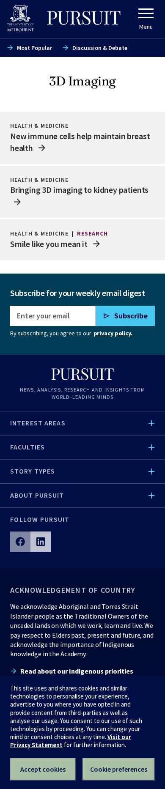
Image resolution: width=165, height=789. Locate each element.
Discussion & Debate (99, 48)
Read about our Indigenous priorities (76, 671)
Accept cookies (43, 769)
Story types (32, 471)
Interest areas (38, 423)
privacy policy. (113, 333)
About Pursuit (37, 495)
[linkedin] (40, 541)
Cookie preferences (118, 769)
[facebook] (20, 541)
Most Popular (34, 48)
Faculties (27, 447)
